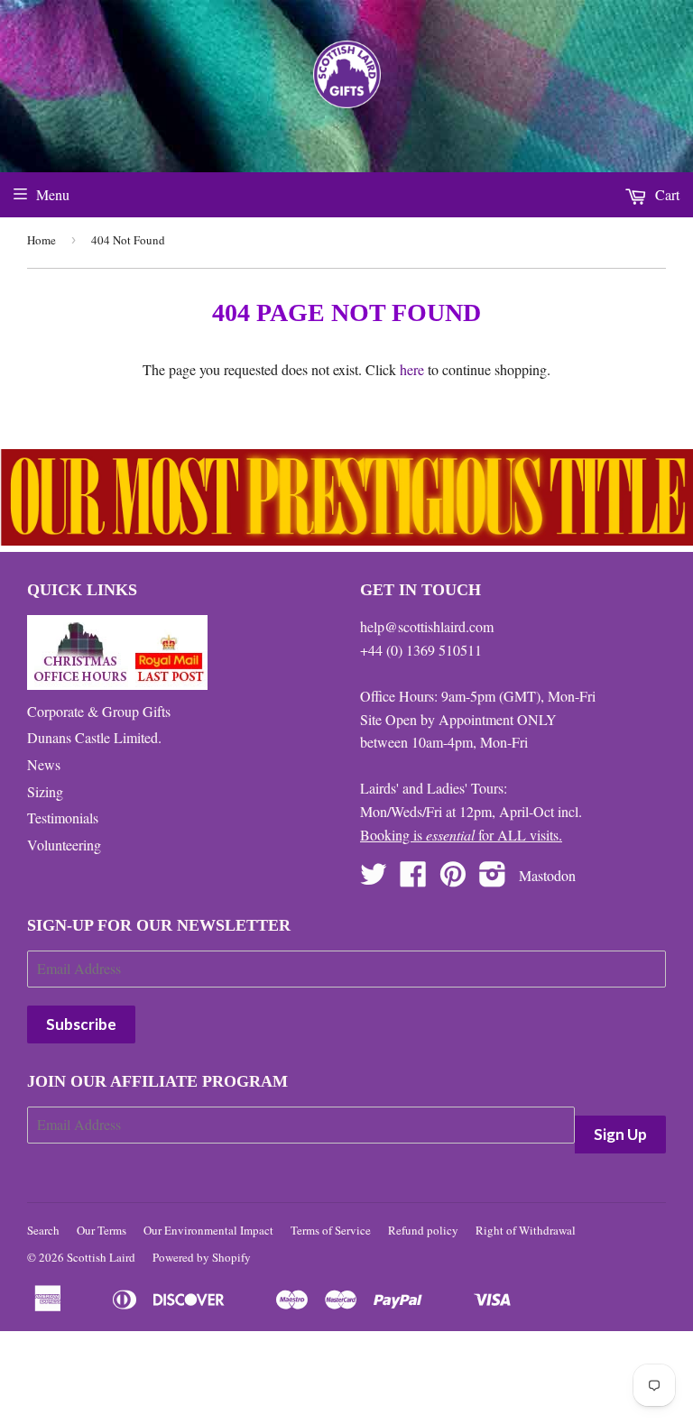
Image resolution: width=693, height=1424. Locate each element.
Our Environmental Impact (208, 1230)
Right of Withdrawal (526, 1230)
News (43, 764)
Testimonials (62, 817)
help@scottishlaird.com (427, 626)
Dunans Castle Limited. (94, 737)
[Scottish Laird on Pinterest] (453, 878)
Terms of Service (331, 1230)
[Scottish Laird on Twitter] (373, 878)
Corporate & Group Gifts (99, 711)
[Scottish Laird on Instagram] (492, 878)
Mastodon (547, 875)
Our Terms (101, 1230)
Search (43, 1230)
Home (41, 240)
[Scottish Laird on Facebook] (413, 878)
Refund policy (423, 1230)
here (412, 369)
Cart (665, 194)
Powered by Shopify (201, 1257)
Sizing (45, 791)
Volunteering (64, 844)
